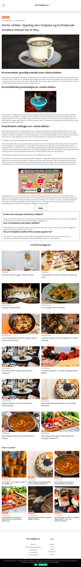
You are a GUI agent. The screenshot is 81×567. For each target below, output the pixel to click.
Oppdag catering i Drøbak (11, 308)
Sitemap (52, 554)
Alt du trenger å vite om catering (53, 308)
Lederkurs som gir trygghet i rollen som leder (18, 275)
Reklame (52, 544)
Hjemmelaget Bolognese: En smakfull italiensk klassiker (18, 437)
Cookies (52, 549)
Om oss (52, 547)
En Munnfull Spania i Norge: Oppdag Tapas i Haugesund (17, 372)
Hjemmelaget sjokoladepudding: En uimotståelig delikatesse (58, 404)
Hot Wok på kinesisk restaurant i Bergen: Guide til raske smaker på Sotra (19, 339)
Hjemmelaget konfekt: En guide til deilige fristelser (40, 518)
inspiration (4, 270)
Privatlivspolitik (43, 564)
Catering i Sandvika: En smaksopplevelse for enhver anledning (59, 339)
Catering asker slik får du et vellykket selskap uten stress (59, 276)
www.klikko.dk (34, 555)
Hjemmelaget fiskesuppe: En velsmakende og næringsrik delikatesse (57, 437)
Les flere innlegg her (40, 245)
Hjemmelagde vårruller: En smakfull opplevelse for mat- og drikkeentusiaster (67, 519)
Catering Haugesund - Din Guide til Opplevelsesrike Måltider (59, 372)
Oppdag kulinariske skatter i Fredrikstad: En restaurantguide (17, 404)
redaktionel (5, 17)
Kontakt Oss (52, 552)
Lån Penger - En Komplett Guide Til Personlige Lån (14, 483)
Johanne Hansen (20, 20)
